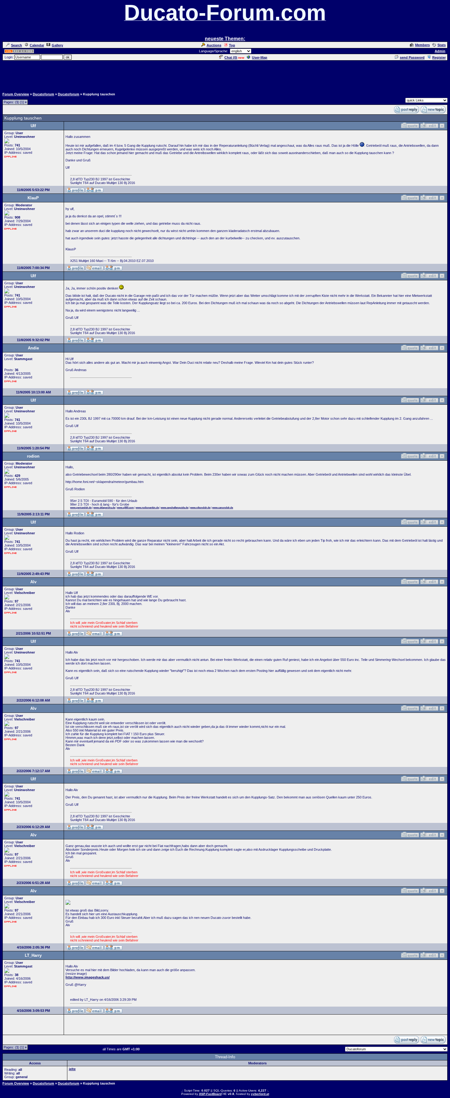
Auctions (214, 45)
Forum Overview (15, 94)
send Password (412, 57)
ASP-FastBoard (210, 1094)
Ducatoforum (43, 94)
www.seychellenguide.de (174, 507)
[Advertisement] (225, 75)
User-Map (259, 57)
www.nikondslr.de (200, 507)
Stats (441, 45)
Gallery (57, 45)
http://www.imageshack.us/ (88, 977)
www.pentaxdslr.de (81, 507)
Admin (440, 51)
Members (422, 45)
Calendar (37, 45)
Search (16, 45)
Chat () (230, 57)
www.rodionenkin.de (147, 507)
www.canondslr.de (222, 507)
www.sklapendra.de (104, 507)
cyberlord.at (260, 1094)
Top (232, 45)
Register (439, 57)
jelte (72, 1069)
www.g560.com (125, 507)
